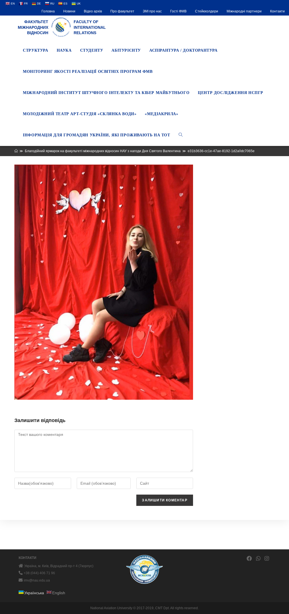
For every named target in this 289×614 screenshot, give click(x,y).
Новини (69, 11)
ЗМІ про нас (152, 11)
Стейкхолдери (206, 11)
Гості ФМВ (178, 11)
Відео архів (93, 11)
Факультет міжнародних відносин (33, 27)
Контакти (277, 11)
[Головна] (16, 151)
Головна (48, 11)
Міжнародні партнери (244, 11)
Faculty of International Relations (90, 27)
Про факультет (122, 11)
